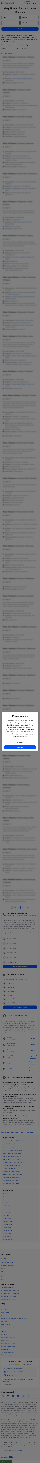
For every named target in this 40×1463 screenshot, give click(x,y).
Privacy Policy (14, 723)
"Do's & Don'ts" (25, 732)
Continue (20, 747)
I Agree (21, 742)
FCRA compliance (27, 730)
